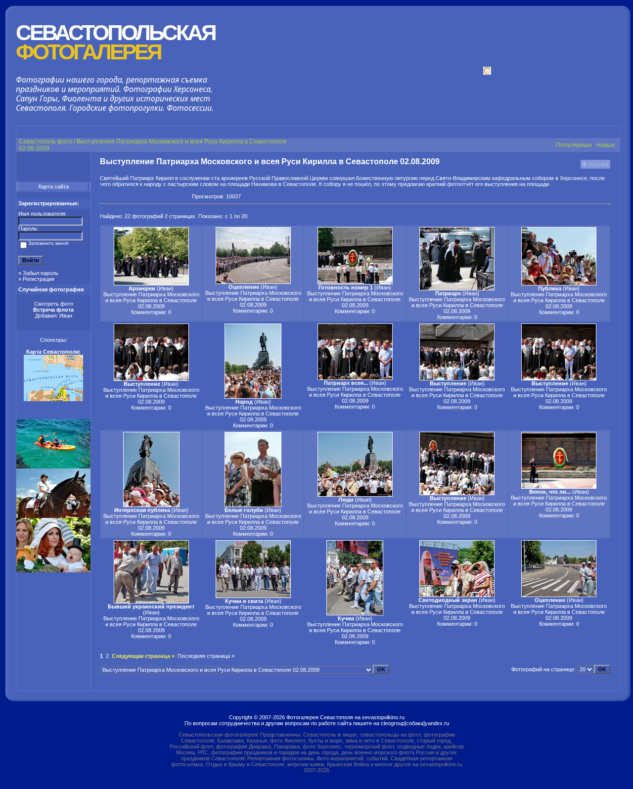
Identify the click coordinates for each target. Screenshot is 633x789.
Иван (65, 316)
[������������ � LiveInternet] (148, 196)
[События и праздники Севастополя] (53, 570)
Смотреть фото (53, 304)
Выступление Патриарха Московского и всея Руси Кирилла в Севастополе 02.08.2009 (151, 300)
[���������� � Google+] (104, 196)
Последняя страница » (206, 656)
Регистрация (38, 279)
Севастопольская (115, 42)
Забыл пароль (40, 273)
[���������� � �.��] (184, 196)
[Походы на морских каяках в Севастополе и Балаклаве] (53, 466)
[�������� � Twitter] (175, 196)
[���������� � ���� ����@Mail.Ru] (166, 196)
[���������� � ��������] (113, 196)
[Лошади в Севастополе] (53, 516)
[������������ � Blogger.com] (139, 196)
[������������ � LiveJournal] (157, 196)
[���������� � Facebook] (131, 196)
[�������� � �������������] (122, 196)
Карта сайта (54, 186)
